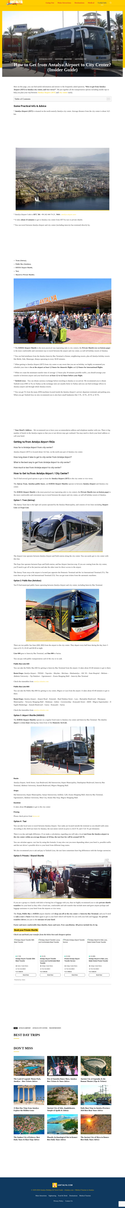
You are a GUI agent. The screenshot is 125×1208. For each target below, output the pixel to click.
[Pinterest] (35, 1022)
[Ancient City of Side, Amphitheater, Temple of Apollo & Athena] (62, 1095)
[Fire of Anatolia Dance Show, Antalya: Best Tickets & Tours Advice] (62, 1066)
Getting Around (63, 59)
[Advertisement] (62, 131)
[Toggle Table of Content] (107, 98)
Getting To (80, 59)
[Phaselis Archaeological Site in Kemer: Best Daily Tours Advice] (62, 1124)
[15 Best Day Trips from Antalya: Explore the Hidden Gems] (29, 1095)
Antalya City (45, 59)
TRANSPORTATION (55, 1028)
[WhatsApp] (39, 1022)
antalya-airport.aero (68, 214)
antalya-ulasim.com (41, 681)
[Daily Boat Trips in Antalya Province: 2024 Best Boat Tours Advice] (96, 1095)
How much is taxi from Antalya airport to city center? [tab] (37, 467)
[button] (110, 3)
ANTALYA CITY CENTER (39, 1028)
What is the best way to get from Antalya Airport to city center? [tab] (42, 462)
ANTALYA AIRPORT (25, 1028)
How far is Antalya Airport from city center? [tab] (33, 447)
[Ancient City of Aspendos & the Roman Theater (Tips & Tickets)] (96, 1066)
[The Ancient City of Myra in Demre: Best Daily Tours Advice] (96, 1124)
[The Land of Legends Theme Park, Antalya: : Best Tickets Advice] (29, 1066)
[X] (31, 1022)
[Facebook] (26, 1022)
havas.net (36, 816)
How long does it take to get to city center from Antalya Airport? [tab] (43, 457)
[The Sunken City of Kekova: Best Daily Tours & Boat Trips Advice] (29, 1124)
